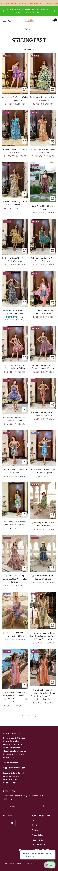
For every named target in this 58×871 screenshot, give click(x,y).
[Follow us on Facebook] (6, 823)
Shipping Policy (38, 845)
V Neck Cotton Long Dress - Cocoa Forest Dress (15, 203)
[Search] (9, 21)
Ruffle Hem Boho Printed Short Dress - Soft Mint (15, 471)
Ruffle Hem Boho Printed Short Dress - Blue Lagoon (43, 471)
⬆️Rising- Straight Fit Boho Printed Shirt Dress (43, 577)
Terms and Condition (40, 850)
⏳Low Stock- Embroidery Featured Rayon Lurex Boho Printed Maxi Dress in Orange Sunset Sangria (43, 694)
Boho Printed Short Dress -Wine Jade (43, 207)
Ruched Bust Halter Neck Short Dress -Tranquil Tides (15, 523)
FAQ (33, 820)
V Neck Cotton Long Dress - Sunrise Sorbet (43, 151)
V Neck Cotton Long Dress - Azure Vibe (15, 151)
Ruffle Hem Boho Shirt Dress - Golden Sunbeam (15, 259)
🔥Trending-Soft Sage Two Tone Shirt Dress (43, 524)
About (34, 825)
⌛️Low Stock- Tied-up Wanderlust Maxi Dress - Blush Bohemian (15, 579)
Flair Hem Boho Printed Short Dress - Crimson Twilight (15, 366)
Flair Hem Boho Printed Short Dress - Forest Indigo (15, 419)
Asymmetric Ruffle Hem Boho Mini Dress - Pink (15, 98)
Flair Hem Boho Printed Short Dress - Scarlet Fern (43, 414)
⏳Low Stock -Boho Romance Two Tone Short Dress (15, 634)
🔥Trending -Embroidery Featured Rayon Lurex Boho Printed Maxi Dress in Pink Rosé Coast (15, 697)
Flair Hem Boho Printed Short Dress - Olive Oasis (43, 259)
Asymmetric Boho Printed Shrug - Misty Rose (43, 311)
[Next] (35, 716)
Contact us (36, 830)
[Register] (43, 806)
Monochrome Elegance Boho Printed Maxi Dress (15, 311)
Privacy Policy (37, 835)
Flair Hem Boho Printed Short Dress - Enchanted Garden (43, 366)
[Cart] (53, 21)
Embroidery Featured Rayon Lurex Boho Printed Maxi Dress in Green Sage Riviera (43, 636)
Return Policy (37, 840)
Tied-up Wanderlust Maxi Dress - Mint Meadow (43, 98)
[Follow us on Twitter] (12, 823)
